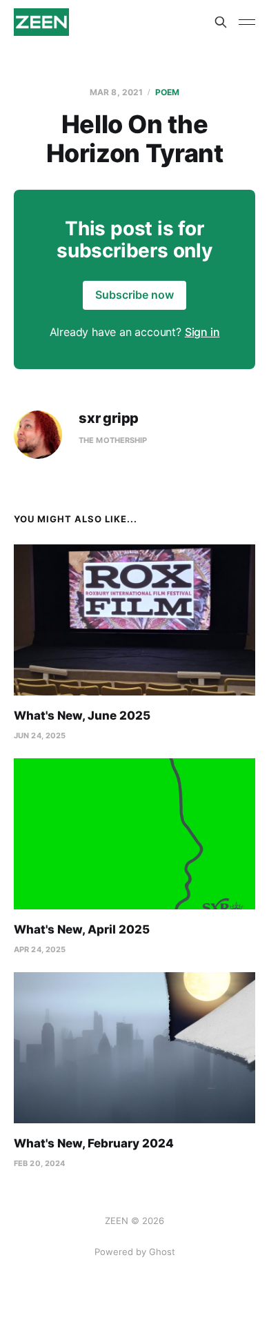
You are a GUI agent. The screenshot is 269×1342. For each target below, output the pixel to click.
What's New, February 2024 (94, 1143)
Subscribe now (134, 295)
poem (167, 92)
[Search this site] (220, 22)
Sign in (202, 332)
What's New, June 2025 (82, 715)
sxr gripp (109, 418)
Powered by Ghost (134, 1251)
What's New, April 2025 (82, 929)
